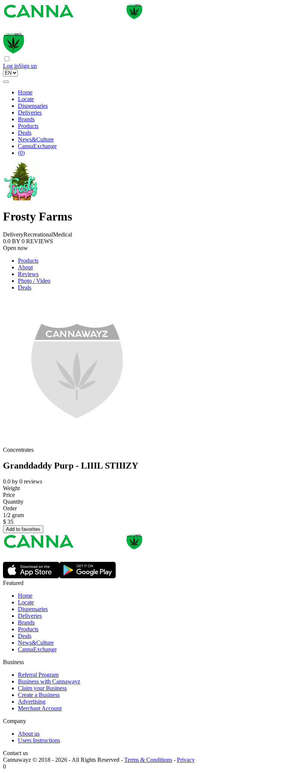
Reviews (28, 274)
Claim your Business (42, 688)
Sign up (28, 66)
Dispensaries (33, 106)
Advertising (32, 701)
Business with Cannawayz (49, 681)
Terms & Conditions (148, 760)
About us (29, 733)
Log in (11, 66)
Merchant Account (40, 708)
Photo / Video (34, 281)
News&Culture (36, 139)
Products (28, 126)
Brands (26, 119)
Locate (26, 99)
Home (25, 92)
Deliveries (30, 112)
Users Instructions (39, 740)
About (25, 267)
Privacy (186, 760)
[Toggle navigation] (6, 82)
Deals (24, 132)
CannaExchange (37, 146)
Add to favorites (23, 529)
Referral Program (38, 675)
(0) (21, 153)
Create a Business (39, 695)
